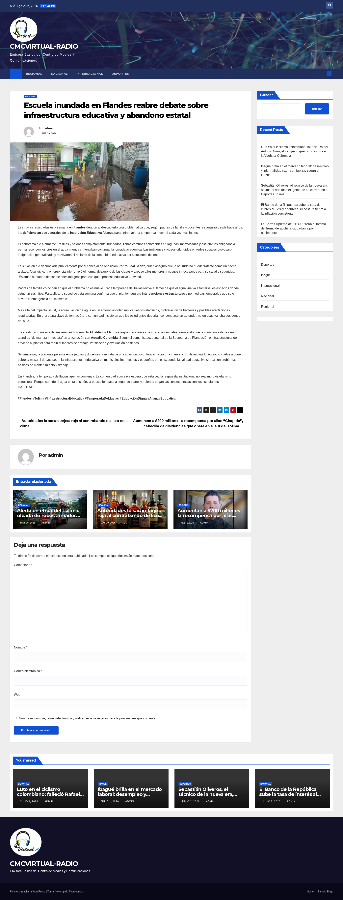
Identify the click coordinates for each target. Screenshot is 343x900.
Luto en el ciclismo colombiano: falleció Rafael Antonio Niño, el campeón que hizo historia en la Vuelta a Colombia (294, 151)
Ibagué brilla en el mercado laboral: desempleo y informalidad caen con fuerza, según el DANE (295, 171)
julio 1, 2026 (110, 801)
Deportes (120, 73)
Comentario (23, 565)
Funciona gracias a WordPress (28, 891)
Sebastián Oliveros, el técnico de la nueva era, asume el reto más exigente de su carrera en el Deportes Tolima (295, 190)
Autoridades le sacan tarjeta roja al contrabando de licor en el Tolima (130, 515)
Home (310, 891)
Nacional (59, 73)
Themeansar (76, 891)
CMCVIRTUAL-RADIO (44, 46)
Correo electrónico (28, 671)
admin (48, 128)
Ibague (266, 275)
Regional (34, 73)
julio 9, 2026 (29, 801)
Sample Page (325, 891)
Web (17, 694)
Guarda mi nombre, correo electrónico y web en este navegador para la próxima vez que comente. (87, 718)
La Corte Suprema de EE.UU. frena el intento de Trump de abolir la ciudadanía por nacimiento (293, 228)
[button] (323, 73)
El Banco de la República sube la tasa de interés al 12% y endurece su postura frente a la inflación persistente (293, 209)
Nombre (20, 647)
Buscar (266, 95)
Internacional (90, 73)
